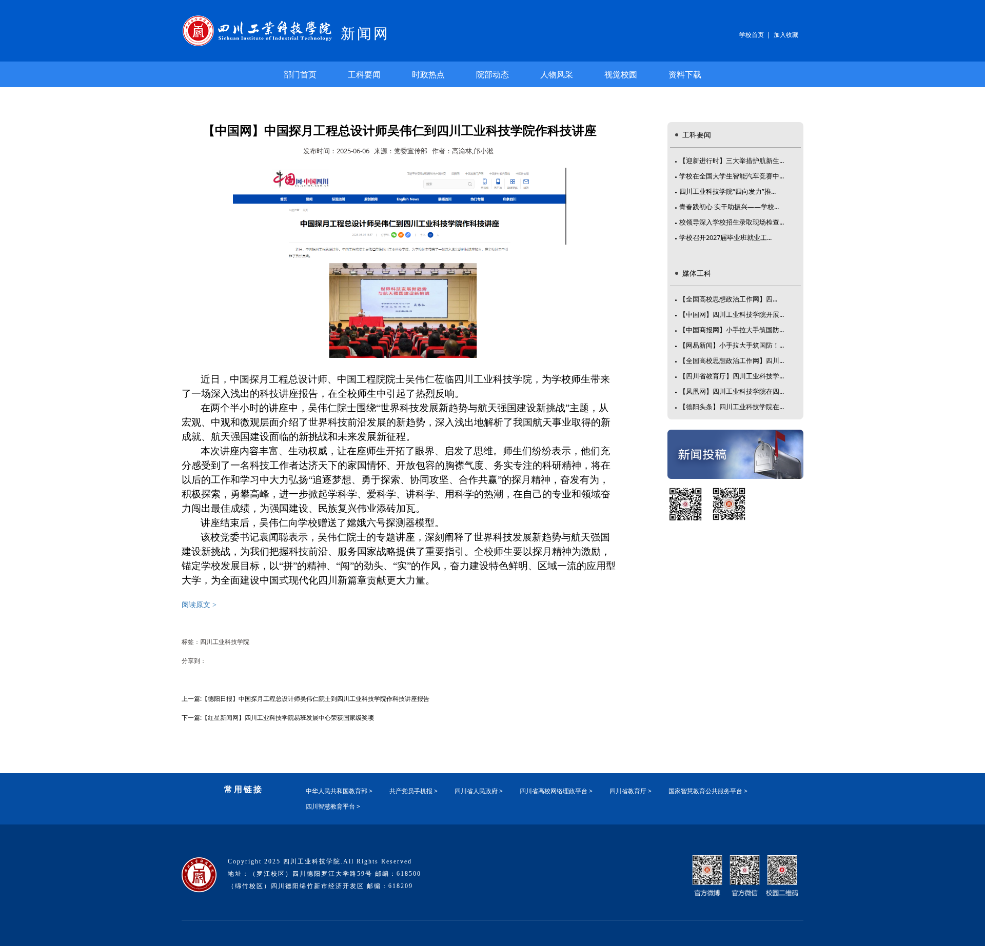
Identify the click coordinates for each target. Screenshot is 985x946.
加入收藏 (786, 34)
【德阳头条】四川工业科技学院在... (731, 406)
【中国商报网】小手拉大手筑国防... (731, 329)
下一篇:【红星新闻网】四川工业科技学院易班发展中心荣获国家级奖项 (278, 717)
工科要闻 (364, 74)
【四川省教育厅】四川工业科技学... (731, 375)
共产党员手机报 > (413, 791)
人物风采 (556, 74)
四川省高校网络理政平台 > (556, 791)
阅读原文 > (199, 605)
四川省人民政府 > (479, 791)
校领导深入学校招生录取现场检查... (731, 222)
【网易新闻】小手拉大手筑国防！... (731, 345)
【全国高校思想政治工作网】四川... (731, 360)
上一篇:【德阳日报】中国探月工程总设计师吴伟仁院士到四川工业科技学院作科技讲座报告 (305, 698)
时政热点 (428, 74)
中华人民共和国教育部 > (339, 791)
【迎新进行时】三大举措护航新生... (731, 160)
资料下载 (684, 74)
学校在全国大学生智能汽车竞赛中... (731, 175)
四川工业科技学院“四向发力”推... (727, 191)
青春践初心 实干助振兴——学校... (729, 206)
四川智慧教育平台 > (333, 806)
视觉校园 (620, 74)
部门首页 (300, 74)
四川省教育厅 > (630, 791)
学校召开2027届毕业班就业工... (725, 237)
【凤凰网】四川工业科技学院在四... (731, 391)
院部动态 (492, 74)
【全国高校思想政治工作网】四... (728, 299)
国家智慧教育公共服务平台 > (707, 791)
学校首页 (751, 34)
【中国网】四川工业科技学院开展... (731, 314)
